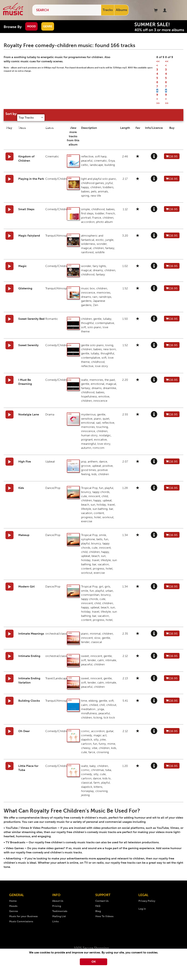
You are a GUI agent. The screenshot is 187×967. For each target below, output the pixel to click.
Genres (13, 911)
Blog (98, 911)
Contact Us (101, 900)
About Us (57, 900)
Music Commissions (21, 921)
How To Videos (104, 916)
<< (158, 61)
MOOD (31, 26)
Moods (13, 906)
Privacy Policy (146, 900)
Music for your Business (23, 916)
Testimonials (59, 911)
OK (93, 961)
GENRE (47, 26)
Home (13, 900)
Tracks (108, 10)
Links (55, 921)
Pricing (56, 906)
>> (158, 103)
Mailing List (59, 916)
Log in (142, 908)
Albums (121, 10)
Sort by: (11, 114)
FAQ (97, 906)
